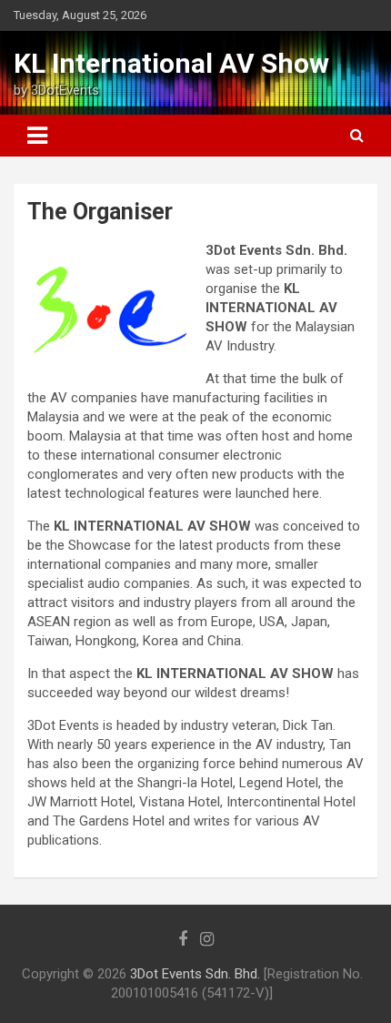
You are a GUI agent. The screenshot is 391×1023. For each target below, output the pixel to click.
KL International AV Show (171, 63)
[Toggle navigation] (37, 136)
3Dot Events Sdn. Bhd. (195, 974)
